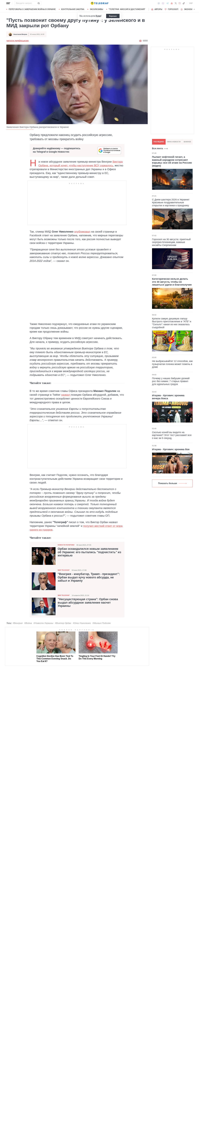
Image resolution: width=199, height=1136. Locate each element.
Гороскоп (173, 9)
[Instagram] (180, 3)
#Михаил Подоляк (101, 623)
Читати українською (17, 41)
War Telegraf (64, 570)
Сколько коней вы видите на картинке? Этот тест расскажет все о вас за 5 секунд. (172, 435)
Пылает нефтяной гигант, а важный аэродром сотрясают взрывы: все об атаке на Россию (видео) (172, 161)
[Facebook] (159, 3)
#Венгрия (18, 623)
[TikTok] (184, 3)
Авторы (158, 9)
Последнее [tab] (159, 142)
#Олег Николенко (82, 623)
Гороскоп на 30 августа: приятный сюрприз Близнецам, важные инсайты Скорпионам (171, 242)
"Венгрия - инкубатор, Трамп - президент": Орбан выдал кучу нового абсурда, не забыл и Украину (89, 577)
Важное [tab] (187, 142)
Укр (191, 3)
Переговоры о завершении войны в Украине (32, 9)
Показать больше (167, 483)
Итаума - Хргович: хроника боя (171, 449)
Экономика (190, 9)
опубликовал (82, 231)
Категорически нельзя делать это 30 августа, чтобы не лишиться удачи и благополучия (172, 282)
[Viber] (163, 3)
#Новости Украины (43, 623)
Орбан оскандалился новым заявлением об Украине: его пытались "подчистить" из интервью (89, 552)
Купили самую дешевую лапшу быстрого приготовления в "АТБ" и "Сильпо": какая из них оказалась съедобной (171, 323)
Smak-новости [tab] (174, 142)
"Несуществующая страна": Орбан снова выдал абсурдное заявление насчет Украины (88, 602)
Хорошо (113, 16)
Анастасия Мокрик (20, 34)
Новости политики (66, 545)
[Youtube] (172, 3)
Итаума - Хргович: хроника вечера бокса (168, 397)
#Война (28, 623)
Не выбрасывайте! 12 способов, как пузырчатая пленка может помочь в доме (172, 364)
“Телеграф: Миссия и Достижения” (127, 9)
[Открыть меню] (8, 3)
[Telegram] (167, 3)
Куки (98, 16)
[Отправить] (38, 3)
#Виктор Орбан (63, 623)
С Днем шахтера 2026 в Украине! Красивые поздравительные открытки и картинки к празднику (170, 202)
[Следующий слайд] (194, 9)
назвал (66, 394)
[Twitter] (176, 3)
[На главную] (99, 3)
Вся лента (157, 148)
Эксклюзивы (96, 9)
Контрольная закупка (72, 9)
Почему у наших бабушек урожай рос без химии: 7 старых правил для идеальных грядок (171, 381)
